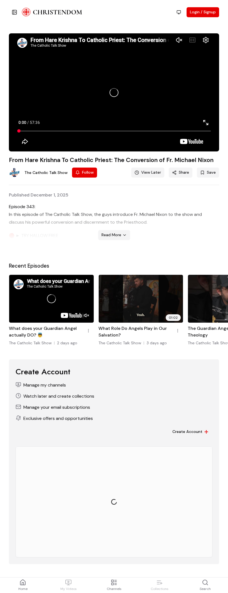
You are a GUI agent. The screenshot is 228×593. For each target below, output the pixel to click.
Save (211, 172)
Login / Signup (203, 11)
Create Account (187, 431)
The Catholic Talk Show (30, 342)
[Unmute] (86, 315)
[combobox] (178, 12)
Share (184, 172)
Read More (111, 234)
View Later (151, 172)
